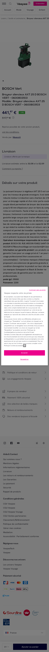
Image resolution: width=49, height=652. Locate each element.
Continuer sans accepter (37, 290)
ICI (24, 346)
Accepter (24, 353)
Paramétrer (24, 359)
